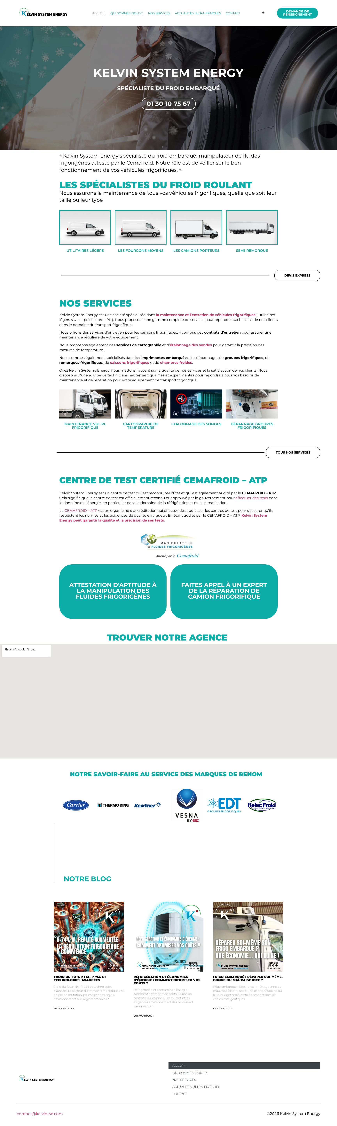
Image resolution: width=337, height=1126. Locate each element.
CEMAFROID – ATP (81, 510)
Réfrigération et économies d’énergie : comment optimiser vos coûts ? (167, 980)
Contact (233, 13)
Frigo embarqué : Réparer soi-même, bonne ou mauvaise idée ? (248, 978)
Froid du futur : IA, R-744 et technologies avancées (80, 978)
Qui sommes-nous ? (126, 13)
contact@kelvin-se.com (40, 1113)
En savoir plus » (64, 1008)
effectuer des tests (252, 498)
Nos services (159, 13)
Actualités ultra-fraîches (198, 13)
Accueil (99, 13)
